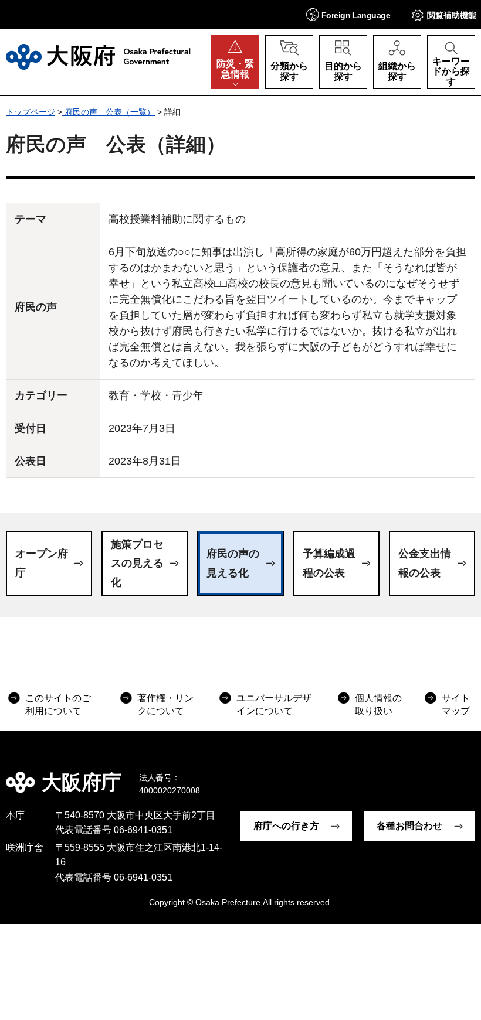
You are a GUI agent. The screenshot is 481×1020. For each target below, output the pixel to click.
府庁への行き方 (286, 826)
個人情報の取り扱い (378, 704)
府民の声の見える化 (232, 563)
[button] (348, 14)
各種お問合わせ (409, 826)
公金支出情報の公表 (424, 563)
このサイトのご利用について (58, 704)
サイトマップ (456, 704)
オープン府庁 (41, 563)
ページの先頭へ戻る (463, 774)
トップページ (30, 112)
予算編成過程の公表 (329, 563)
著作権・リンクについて (165, 704)
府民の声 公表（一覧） (108, 112)
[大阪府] (98, 57)
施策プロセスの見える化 (137, 563)
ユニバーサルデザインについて (273, 704)
